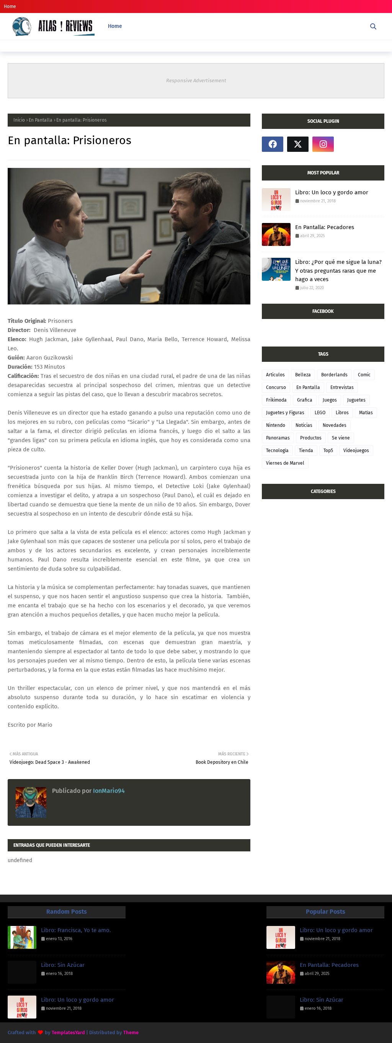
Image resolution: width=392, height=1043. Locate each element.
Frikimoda (276, 400)
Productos (311, 438)
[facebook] (272, 144)
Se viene (341, 438)
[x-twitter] (298, 144)
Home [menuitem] (115, 26)
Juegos (330, 400)
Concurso (276, 387)
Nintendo (275, 425)
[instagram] (323, 144)
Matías (366, 412)
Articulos (275, 374)
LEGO (320, 412)
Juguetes (356, 400)
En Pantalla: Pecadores (324, 227)
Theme (131, 1032)
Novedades (334, 425)
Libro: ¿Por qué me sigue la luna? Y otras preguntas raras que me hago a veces (338, 271)
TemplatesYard (68, 1032)
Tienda (306, 450)
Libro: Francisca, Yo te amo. (76, 930)
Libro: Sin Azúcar (63, 965)
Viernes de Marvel (285, 463)
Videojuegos (356, 450)
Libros (342, 412)
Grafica (304, 400)
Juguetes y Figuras (285, 412)
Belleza (303, 374)
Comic (364, 374)
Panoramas (278, 438)
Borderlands (334, 374)
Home (10, 6)
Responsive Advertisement (196, 80)
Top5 (328, 450)
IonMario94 (108, 790)
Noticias (304, 425)
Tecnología (277, 450)
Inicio (19, 120)
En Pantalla (40, 120)
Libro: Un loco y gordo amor (331, 192)
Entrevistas (342, 387)
